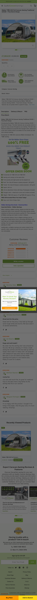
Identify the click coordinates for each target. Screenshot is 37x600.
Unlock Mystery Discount (9, 308)
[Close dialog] (35, 290)
